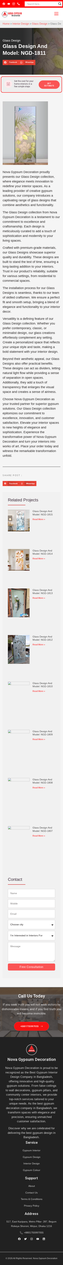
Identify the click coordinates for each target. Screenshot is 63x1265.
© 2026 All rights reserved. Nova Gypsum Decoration (31, 1258)
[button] (11, 62)
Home (6, 23)
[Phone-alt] (18, 4)
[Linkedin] (43, 1239)
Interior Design (20, 23)
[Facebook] (4, 4)
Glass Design (39, 23)
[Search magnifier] (59, 3)
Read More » (39, 519)
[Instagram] (31, 1239)
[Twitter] (25, 1239)
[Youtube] (9, 4)
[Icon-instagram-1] (13, 4)
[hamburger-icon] (56, 14)
